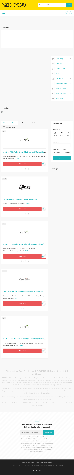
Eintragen (48, 432)
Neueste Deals (11, 123)
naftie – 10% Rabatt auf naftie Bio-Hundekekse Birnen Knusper (30, 339)
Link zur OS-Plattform (23, 465)
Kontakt (61, 465)
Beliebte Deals (10, 127)
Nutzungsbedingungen (40, 465)
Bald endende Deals (28, 123)
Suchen (69, 4)
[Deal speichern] (25, 169)
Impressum (14, 465)
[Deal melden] (67, 13)
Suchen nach (56, 129)
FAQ (57, 465)
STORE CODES (61, 136)
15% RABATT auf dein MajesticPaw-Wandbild (23, 292)
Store (64, 149)
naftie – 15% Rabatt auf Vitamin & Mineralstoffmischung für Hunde (32, 244)
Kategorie (56, 149)
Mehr (17, 159)
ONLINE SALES (68, 136)
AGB (32, 465)
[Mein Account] (70, 13)
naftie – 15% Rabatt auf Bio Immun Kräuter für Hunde (26, 152)
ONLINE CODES (55, 136)
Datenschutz (51, 465)
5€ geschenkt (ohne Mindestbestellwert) (21, 199)
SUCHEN (61, 158)
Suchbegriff (56, 142)
